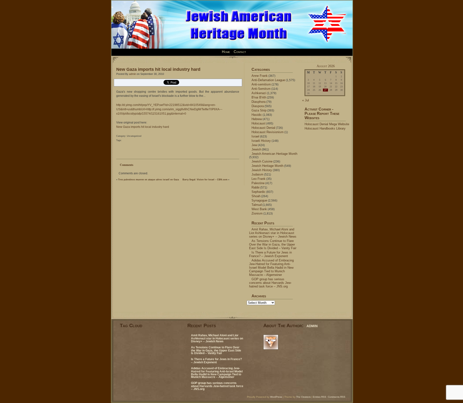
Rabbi (255, 187)
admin (132, 73)
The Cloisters (303, 397)
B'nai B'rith (259, 97)
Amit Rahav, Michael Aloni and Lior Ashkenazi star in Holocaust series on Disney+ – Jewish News (272, 233)
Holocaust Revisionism (268, 132)
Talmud (257, 205)
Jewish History (262, 170)
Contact (240, 52)
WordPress (276, 397)
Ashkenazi (259, 93)
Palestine (258, 183)
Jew (254, 145)
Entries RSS (319, 397)
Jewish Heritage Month (267, 166)
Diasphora (259, 102)
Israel (255, 136)
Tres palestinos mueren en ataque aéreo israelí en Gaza (148, 179)
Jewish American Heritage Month (274, 154)
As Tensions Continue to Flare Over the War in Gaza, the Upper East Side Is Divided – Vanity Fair (272, 244)
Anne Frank (260, 76)
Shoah (256, 196)
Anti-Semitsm (261, 89)
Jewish (256, 149)
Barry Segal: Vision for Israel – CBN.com (205, 179)
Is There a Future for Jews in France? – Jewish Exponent (270, 254)
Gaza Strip (259, 110)
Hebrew (257, 119)
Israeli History (261, 141)
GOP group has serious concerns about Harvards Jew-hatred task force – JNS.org (270, 282)
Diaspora (258, 106)
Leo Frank (259, 179)
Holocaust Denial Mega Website (327, 124)
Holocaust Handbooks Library (325, 128)
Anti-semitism (261, 84)
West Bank (259, 209)
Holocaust (259, 123)
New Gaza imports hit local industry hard (158, 69)
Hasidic (257, 115)
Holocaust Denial (263, 128)
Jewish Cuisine (262, 161)
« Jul (305, 100)
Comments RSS (336, 397)
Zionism (257, 213)
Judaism (257, 174)
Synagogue (259, 200)
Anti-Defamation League (268, 80)
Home (226, 52)
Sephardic (259, 192)
